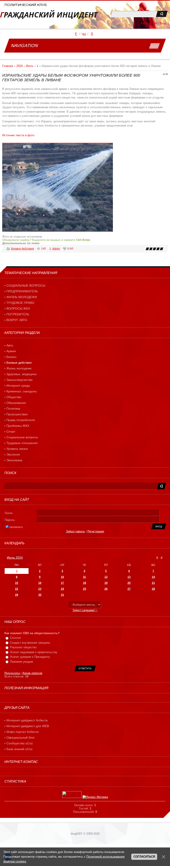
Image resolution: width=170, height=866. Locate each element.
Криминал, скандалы (21, 391)
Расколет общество (23, 647)
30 (39, 594)
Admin (56, 248)
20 (129, 582)
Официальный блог (20, 737)
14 (153, 577)
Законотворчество (19, 380)
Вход (163, 23)
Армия (11, 351)
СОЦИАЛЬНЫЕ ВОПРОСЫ (25, 285)
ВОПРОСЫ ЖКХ (18, 308)
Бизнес (11, 357)
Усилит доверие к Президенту (30, 656)
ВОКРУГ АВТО (16, 320)
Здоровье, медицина (21, 374)
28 (153, 588)
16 (39, 582)
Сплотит (15, 637)
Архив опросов (32, 673)
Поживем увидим (21, 661)
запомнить (16, 527)
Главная (7, 66)
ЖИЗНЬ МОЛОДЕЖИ (21, 297)
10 (62, 577)
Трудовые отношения (22, 443)
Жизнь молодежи (18, 368)
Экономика (14, 460)
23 (39, 588)
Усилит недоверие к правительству (33, 652)
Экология (13, 454)
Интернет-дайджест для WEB (27, 726)
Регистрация (149, 23)
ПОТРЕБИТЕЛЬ (17, 314)
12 (106, 577)
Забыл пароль (75, 531)
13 (129, 577)
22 (16, 588)
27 (129, 588)
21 (153, 582)
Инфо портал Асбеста (22, 732)
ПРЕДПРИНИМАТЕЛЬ (22, 291)
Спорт (10, 431)
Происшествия (17, 414)
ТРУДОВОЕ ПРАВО (20, 302)
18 (84, 582)
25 (84, 588)
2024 (19, 66)
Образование (16, 403)
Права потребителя (20, 420)
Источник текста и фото (18, 135)
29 (16, 594)
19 (106, 582)
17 (62, 582)
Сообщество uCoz (19, 743)
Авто (9, 345)
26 (106, 588)
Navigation (24, 45)
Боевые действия (22, 248)
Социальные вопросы (22, 437)
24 (62, 588)
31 (62, 594)
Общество (13, 397)
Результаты (12, 673)
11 (84, 577)
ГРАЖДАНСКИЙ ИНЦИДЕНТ (49, 14)
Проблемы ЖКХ (17, 425)
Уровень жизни (17, 448)
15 (16, 582)
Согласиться (144, 856)
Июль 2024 (15, 557)
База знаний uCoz (19, 749)
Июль (29, 66)
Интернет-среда (18, 385)
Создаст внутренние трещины (30, 642)
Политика (13, 408)
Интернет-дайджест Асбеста (27, 720)
